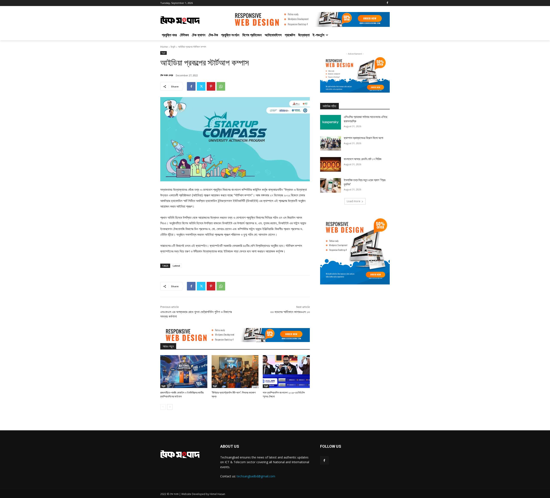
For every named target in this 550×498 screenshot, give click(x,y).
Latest (176, 265)
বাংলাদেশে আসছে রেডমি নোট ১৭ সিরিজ (362, 159)
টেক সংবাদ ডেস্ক (166, 75)
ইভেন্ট (173, 47)
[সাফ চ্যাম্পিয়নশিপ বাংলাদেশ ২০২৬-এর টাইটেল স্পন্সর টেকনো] (286, 371)
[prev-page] (163, 407)
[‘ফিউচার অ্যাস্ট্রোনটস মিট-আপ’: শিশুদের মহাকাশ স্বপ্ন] (235, 371)
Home (164, 47)
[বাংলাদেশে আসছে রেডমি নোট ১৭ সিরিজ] (330, 164)
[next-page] (170, 407)
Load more (353, 201)
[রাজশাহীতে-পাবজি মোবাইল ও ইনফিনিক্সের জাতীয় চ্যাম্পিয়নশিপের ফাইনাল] (183, 371)
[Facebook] (387, 3)
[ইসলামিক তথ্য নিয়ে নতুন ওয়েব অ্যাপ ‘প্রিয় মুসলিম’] (330, 185)
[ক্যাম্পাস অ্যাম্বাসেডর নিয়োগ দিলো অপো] (330, 143)
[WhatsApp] (221, 86)
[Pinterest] (211, 86)
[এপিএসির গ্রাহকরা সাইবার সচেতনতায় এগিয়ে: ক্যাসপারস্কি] (330, 122)
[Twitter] (201, 86)
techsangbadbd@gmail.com (256, 476)
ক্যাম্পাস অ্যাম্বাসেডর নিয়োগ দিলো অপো (363, 138)
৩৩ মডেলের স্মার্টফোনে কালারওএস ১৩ (290, 312)
